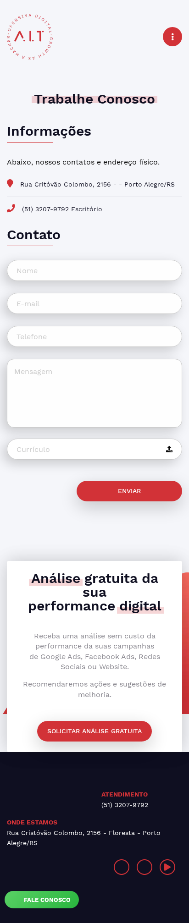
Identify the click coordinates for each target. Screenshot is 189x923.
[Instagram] (121, 867)
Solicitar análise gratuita (94, 731)
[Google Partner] (51, 867)
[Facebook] (144, 867)
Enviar (129, 490)
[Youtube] (167, 867)
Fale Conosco (46, 899)
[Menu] (172, 36)
